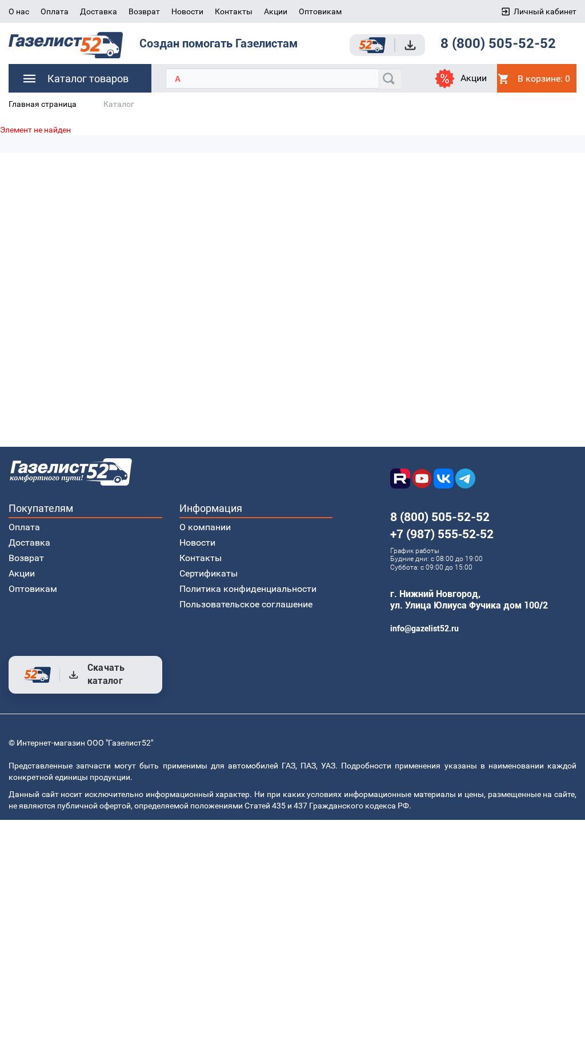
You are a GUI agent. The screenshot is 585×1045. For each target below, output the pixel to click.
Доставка (98, 11)
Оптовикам (320, 11)
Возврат (144, 11)
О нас (19, 11)
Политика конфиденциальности (247, 588)
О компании (205, 527)
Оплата (55, 11)
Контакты (234, 11)
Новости (187, 11)
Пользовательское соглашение (245, 604)
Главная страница (43, 104)
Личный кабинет (545, 11)
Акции (275, 11)
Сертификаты (208, 573)
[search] (389, 79)
